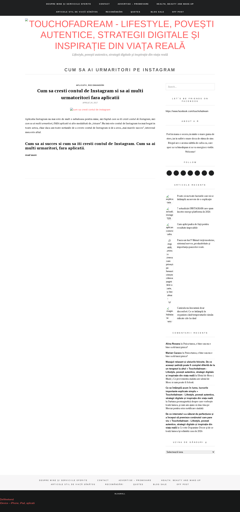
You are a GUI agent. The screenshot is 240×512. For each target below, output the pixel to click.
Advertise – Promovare (133, 4)
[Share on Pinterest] (98, 165)
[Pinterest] (197, 173)
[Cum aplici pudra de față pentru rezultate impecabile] (170, 229)
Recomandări (96, 85)
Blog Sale (157, 12)
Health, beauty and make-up (175, 4)
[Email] (204, 173)
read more (31, 155)
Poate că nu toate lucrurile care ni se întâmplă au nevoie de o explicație (195, 197)
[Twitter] (176, 173)
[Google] (183, 173)
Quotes (135, 12)
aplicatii (81, 85)
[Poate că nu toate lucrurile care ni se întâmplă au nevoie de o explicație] (170, 199)
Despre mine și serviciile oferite (68, 4)
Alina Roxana (173, 343)
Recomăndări (114, 12)
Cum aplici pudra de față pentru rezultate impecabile (193, 226)
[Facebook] (169, 173)
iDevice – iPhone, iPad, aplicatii (17, 503)
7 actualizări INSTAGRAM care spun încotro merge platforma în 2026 (195, 210)
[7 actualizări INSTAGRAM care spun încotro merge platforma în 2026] (170, 214)
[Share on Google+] (82, 165)
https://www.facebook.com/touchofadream (187, 111)
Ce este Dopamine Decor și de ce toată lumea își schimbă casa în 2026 (189, 429)
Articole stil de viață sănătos (77, 12)
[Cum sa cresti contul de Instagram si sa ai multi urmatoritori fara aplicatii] (90, 109)
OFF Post (178, 12)
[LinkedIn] (190, 173)
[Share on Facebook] (90, 165)
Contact (104, 4)
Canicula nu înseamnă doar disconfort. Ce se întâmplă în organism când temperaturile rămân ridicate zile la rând (195, 313)
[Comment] (106, 165)
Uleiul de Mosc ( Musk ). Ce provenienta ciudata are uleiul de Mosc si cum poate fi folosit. (190, 379)
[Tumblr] (211, 173)
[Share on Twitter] (74, 165)
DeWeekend (7, 499)
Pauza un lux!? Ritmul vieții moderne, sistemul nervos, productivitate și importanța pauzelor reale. (196, 244)
